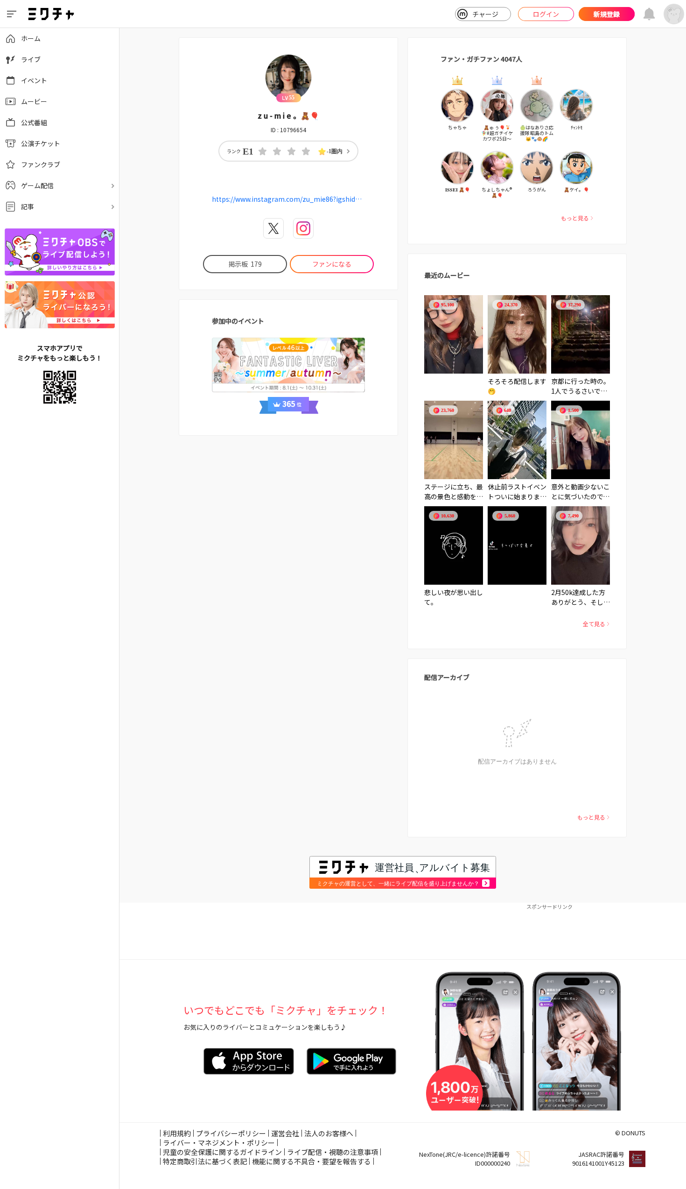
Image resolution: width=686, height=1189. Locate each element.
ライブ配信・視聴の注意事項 (332, 1152)
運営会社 (285, 1133)
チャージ (485, 14)
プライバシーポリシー (231, 1133)
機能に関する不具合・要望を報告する (311, 1161)
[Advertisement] (403, 931)
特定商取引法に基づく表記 (205, 1161)
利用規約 (177, 1133)
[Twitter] (273, 228)
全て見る (594, 624)
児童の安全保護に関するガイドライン (222, 1152)
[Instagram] (303, 228)
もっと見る (575, 218)
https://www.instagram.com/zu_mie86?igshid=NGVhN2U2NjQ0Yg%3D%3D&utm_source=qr (288, 199)
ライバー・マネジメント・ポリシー (219, 1142)
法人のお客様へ (328, 1133)
